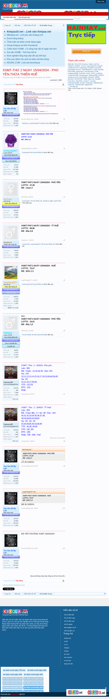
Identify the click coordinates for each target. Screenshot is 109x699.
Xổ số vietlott (68, 624)
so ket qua (67, 660)
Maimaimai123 (98, 83)
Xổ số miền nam (69, 621)
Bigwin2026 (88, 84)
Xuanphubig (83, 68)
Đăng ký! (86, 51)
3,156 (16, 252)
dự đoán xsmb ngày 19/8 (12, 674)
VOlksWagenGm (87, 69)
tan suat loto (68, 657)
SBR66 (97, 77)
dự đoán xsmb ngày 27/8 (12, 692)
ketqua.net (67, 638)
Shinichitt (71, 64)
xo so (66, 644)
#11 (64, 548)
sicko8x (82, 83)
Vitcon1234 (77, 64)
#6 (64, 330)
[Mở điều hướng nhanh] (63, 25)
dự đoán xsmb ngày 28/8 (33, 692)
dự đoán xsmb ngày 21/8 (12, 679)
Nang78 (99, 66)
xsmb (66, 641)
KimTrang (45, 123)
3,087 (16, 171)
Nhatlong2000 (93, 75)
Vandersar (25, 123)
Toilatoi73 (71, 66)
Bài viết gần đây (24, 17)
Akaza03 (71, 79)
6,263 (16, 212)
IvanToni (96, 64)
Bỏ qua (106, 688)
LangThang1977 (35, 123)
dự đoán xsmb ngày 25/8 (12, 687)
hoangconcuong (73, 77)
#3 (64, 197)
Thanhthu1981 (79, 84)
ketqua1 (66, 648)
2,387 (16, 217)
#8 (64, 441)
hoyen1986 (71, 71)
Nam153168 (78, 79)
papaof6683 (71, 69)
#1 (64, 119)
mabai (95, 69)
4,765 (16, 299)
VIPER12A (24, 330)
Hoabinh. (77, 66)
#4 (64, 240)
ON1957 (101, 75)
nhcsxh (83, 66)
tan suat (66, 654)
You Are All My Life (39, 77)
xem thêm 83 (73, 86)
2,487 (16, 125)
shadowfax (89, 83)
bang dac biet (68, 664)
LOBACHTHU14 (73, 68)
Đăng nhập (100, 1)
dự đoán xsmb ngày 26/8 (33, 687)
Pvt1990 (100, 69)
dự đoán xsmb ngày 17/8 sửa (14, 670)
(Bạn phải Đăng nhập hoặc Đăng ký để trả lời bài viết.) (47, 576)
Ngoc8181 (79, 81)
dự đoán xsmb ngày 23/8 (12, 683)
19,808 (16, 121)
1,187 (16, 394)
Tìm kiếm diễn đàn (9, 17)
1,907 (16, 357)
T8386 (85, 79)
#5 (64, 280)
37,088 (16, 167)
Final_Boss (71, 81)
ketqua (66, 651)
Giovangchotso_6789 (91, 71)
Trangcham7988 (73, 75)
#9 (64, 466)
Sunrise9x (82, 73)
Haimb (91, 64)
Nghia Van (91, 79)
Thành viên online (76, 60)
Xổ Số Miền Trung (19, 77)
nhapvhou (71, 84)
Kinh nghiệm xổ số (70, 627)
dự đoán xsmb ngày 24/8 (33, 683)
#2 (64, 148)
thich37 (78, 69)
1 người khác (57, 201)
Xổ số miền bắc (69, 615)
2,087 (16, 303)
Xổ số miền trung (69, 618)
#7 (64, 394)
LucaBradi (98, 73)
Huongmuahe (83, 75)
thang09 (97, 79)
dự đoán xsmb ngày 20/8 (33, 674)
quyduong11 (80, 71)
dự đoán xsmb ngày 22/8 (33, 679)
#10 (64, 508)
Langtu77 (86, 81)
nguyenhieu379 (92, 66)
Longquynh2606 (73, 73)
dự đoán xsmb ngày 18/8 (37, 670)
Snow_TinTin (90, 73)
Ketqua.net (15, 694)
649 (17, 390)
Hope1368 (97, 68)
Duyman (85, 64)
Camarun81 (26, 152)
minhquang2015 (26, 148)
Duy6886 (90, 68)
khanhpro (91, 77)
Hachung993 (83, 77)
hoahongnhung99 (73, 83)
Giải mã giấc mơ (69, 631)
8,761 (16, 352)
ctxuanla (92, 81)
